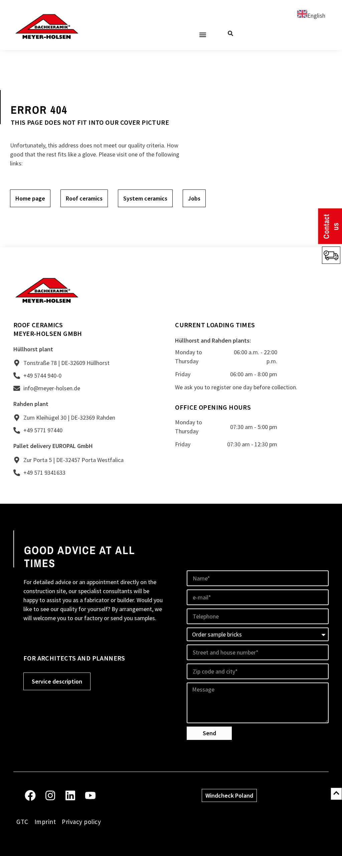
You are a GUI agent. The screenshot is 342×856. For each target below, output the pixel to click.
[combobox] (311, 15)
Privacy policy (81, 822)
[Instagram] (50, 795)
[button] (202, 34)
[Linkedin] (70, 795)
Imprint (45, 822)
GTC (22, 822)
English (316, 15)
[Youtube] (90, 795)
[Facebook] (30, 795)
